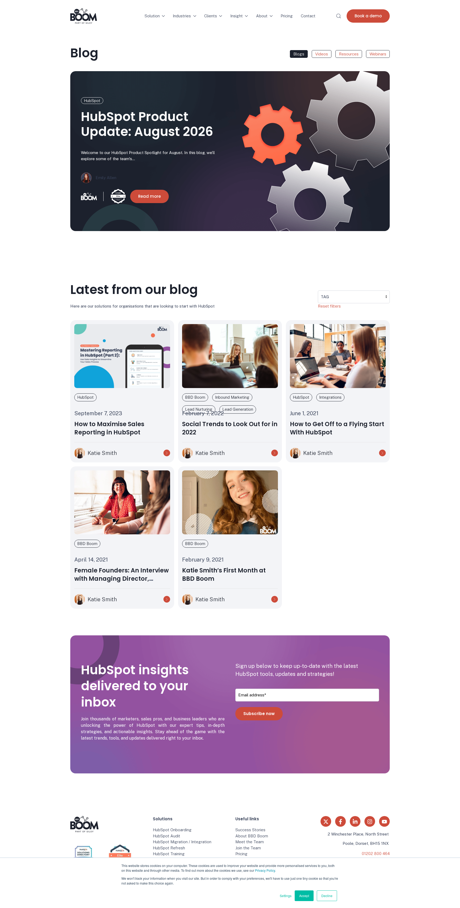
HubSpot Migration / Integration (182, 842)
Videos (321, 54)
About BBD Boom (251, 836)
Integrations (330, 397)
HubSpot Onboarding (172, 830)
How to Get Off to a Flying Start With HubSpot (337, 428)
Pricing (287, 16)
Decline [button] (326, 895)
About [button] (262, 16)
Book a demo (368, 16)
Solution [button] (152, 16)
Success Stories (250, 830)
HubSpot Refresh (169, 848)
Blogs (298, 54)
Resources (349, 54)
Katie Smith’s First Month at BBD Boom (224, 574)
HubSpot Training (169, 853)
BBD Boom (195, 397)
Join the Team (248, 848)
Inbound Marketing (232, 397)
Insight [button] (236, 16)
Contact (308, 16)
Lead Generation (237, 409)
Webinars (377, 54)
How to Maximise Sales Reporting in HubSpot (109, 428)
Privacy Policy (265, 870)
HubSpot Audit (166, 836)
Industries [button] (182, 16)
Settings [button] (285, 895)
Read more (149, 196)
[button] (338, 16)
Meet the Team (249, 842)
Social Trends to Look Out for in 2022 (229, 428)
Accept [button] (304, 895)
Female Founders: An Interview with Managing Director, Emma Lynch (121, 578)
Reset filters (329, 306)
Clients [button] (210, 16)
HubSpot (92, 100)
